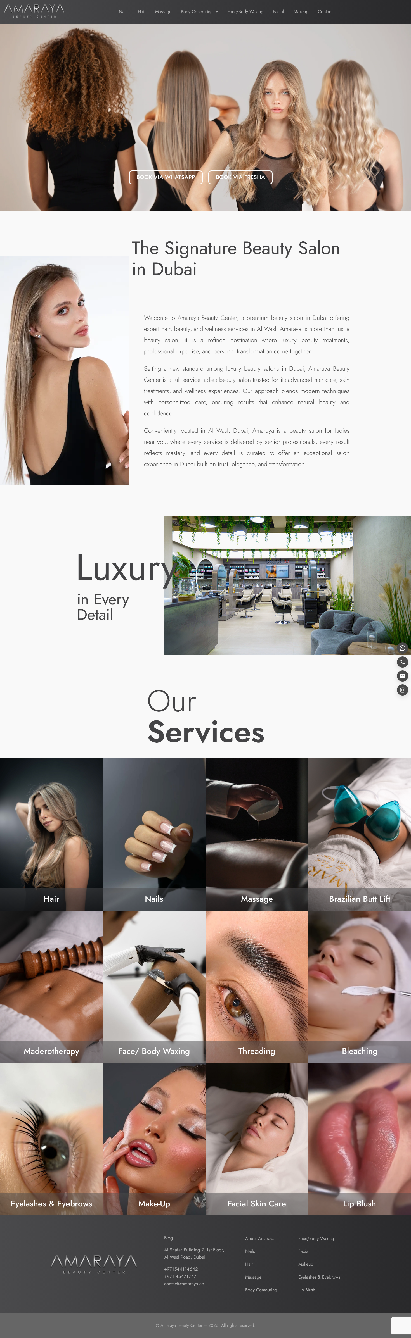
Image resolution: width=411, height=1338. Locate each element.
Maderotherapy (51, 1051)
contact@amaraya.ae (184, 1283)
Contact (325, 11)
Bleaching (359, 1051)
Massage (163, 11)
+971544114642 (181, 1269)
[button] (199, 11)
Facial (278, 11)
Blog (168, 1237)
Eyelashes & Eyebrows (51, 1203)
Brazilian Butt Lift (359, 899)
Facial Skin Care (257, 1203)
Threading (256, 1051)
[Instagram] (402, 690)
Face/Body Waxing (245, 11)
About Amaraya (260, 1238)
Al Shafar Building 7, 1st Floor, (194, 1249)
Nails (123, 11)
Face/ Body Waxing (154, 1051)
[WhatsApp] (402, 648)
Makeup (301, 11)
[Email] (402, 676)
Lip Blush (359, 1203)
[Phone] (402, 662)
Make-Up (154, 1203)
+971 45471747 (180, 1276)
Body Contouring (197, 11)
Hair (142, 11)
